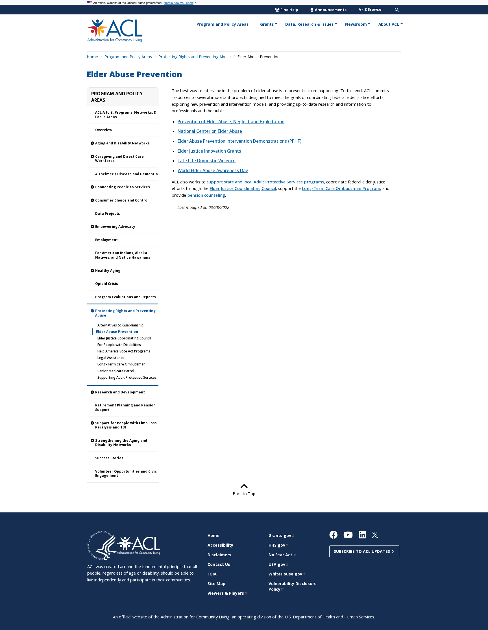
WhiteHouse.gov (285, 574)
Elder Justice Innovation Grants (209, 151)
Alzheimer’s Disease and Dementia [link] (126, 174)
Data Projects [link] (107, 213)
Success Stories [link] (109, 458)
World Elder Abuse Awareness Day (213, 171)
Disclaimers (219, 554)
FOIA (212, 574)
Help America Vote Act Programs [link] (123, 351)
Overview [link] (103, 129)
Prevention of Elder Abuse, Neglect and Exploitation (231, 122)
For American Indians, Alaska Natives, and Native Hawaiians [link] (122, 255)
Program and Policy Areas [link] (223, 24)
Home (92, 56)
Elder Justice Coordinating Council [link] (124, 338)
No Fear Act (281, 554)
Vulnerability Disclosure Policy (293, 586)
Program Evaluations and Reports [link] (125, 297)
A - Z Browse (370, 9)
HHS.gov (277, 545)
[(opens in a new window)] (102, 545)
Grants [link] (267, 24)
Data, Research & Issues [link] (309, 24)
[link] (122, 143)
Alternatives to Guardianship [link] (120, 325)
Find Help (289, 9)
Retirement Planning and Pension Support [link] (125, 407)
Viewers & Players (226, 593)
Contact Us (219, 564)
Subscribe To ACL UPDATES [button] (362, 551)
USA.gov (277, 564)
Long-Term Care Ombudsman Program (341, 188)
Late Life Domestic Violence (207, 161)
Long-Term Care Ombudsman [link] (121, 364)
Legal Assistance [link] (110, 357)
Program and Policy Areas (128, 56)
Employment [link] (106, 239)
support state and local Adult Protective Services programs (265, 182)
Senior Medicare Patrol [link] (115, 371)
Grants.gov (280, 535)
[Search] (396, 9)
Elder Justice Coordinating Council (243, 188)
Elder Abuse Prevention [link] (117, 331)
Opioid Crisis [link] (106, 283)
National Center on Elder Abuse (210, 131)
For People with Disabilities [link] (119, 344)
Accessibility (220, 545)
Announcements (330, 9)
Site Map (216, 583)
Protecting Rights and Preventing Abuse (194, 56)
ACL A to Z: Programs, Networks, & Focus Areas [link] (125, 114)
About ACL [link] (388, 24)
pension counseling (206, 195)
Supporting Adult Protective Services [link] (126, 377)
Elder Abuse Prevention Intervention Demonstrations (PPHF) (239, 141)
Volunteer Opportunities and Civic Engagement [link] (126, 473)
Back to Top (244, 493)
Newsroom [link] (356, 24)
